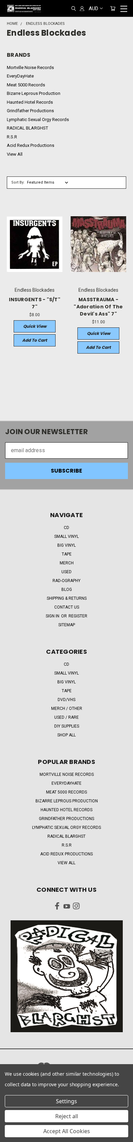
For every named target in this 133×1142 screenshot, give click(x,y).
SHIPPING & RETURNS (67, 598)
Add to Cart (34, 340)
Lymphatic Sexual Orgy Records (38, 119)
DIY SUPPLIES (66, 726)
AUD (93, 8)
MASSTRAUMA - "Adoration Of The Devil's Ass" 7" (98, 306)
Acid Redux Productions (30, 145)
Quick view (34, 326)
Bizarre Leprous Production (33, 93)
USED (66, 571)
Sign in (53, 616)
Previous (11, 1135)
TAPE (67, 554)
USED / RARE (66, 717)
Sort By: (18, 182)
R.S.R (12, 136)
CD (66, 527)
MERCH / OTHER (66, 708)
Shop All (66, 735)
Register (78, 616)
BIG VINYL (66, 545)
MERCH (67, 563)
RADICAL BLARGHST (27, 128)
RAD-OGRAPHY (66, 580)
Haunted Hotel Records (30, 102)
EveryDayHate (20, 76)
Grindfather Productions (30, 110)
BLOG (66, 589)
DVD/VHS (66, 699)
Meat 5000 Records (26, 84)
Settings (66, 1101)
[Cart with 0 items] (112, 8)
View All (15, 154)
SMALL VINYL (66, 536)
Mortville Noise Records (30, 67)
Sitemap (66, 625)
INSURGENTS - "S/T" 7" (34, 303)
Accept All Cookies (66, 1131)
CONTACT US (66, 607)
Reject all (66, 1116)
